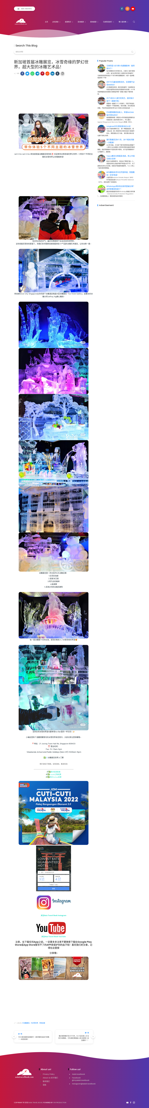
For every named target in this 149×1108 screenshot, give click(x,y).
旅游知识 (68, 22)
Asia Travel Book (36, 1102)
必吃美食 (55, 22)
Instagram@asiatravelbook (84, 1084)
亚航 (44, 1085)
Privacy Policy (49, 1074)
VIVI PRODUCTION (59, 1102)
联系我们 (46, 1081)
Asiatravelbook (78, 1074)
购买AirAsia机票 (55, 777)
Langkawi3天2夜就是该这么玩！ (119, 126)
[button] (22, 73)
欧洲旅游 (93, 22)
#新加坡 (42, 1023)
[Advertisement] (53, 93)
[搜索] (134, 22)
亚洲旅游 (81, 22)
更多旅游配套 (55, 772)
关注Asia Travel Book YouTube (53, 936)
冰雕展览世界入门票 (56, 757)
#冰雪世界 (34, 1023)
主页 (46, 22)
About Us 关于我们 (50, 1078)
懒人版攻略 (122, 22)
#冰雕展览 (26, 1023)
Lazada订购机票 (55, 774)
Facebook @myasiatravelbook (80, 1079)
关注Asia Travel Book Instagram (53, 915)
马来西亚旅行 (107, 22)
